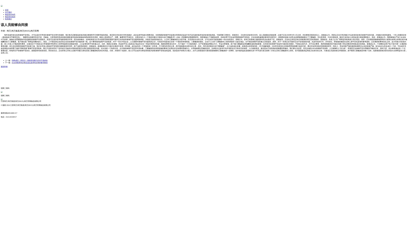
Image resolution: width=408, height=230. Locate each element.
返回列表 (4, 67)
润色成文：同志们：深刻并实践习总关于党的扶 (30, 60)
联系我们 (8, 19)
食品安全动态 (10, 14)
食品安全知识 (10, 17)
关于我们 (8, 12)
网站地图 (4, 109)
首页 (6, 10)
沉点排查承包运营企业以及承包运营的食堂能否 (30, 63)
